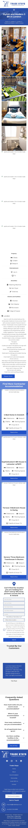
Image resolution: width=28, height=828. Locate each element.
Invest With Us (14, 781)
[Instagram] (11, 761)
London (19, 21)
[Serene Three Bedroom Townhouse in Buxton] (14, 555)
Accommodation (14, 775)
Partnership (14, 778)
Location (12, 21)
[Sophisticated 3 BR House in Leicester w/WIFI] (14, 458)
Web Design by (14, 818)
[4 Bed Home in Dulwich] (14, 411)
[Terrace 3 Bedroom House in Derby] (14, 505)
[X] (16, 761)
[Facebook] (7, 761)
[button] (14, 10)
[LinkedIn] (21, 761)
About (14, 772)
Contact (14, 784)
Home (7, 21)
